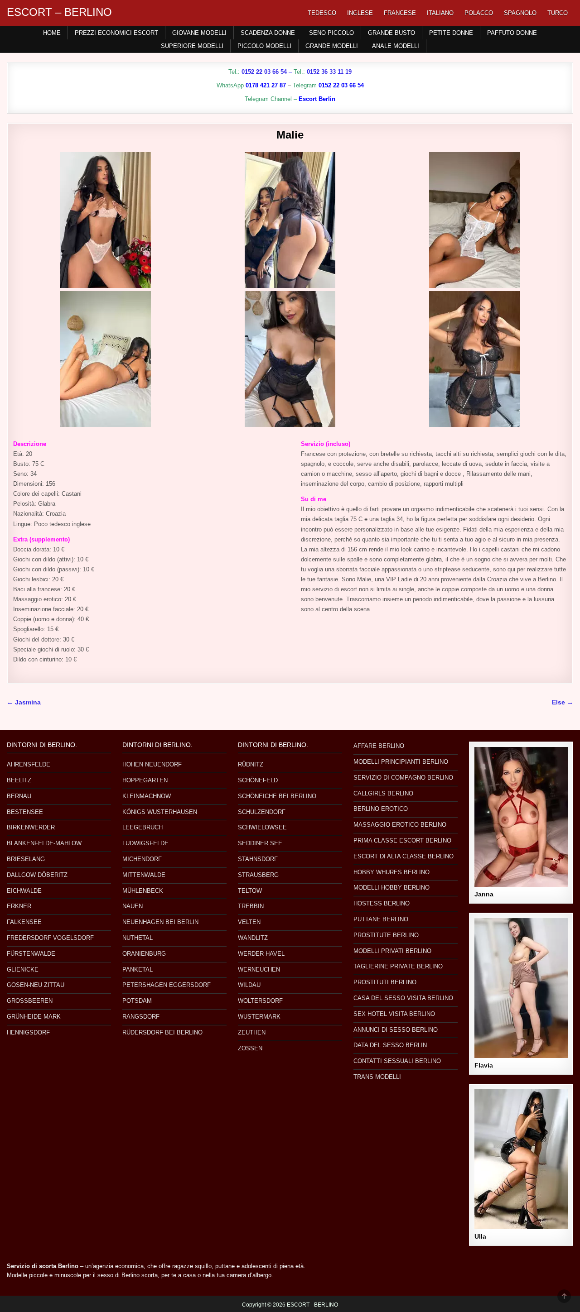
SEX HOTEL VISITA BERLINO (394, 1013)
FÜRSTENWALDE (31, 953)
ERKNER (19, 906)
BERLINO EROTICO (380, 808)
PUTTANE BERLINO (380, 919)
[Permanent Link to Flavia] (521, 988)
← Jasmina (24, 702)
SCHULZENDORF (261, 812)
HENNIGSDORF (28, 1032)
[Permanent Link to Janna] (521, 817)
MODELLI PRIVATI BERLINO (392, 951)
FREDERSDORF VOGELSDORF (50, 937)
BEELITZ (19, 780)
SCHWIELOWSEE (262, 827)
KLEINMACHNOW (146, 796)
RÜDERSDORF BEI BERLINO (162, 1032)
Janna (483, 894)
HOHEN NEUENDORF (152, 764)
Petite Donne (451, 32)
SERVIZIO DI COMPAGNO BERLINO (403, 777)
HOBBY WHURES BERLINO (391, 872)
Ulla (480, 1236)
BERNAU (19, 796)
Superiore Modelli (192, 46)
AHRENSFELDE (28, 764)
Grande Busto (391, 32)
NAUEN (132, 906)
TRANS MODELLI (377, 1076)
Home (52, 32)
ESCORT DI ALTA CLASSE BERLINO (403, 856)
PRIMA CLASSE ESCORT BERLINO (402, 840)
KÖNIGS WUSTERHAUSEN (159, 812)
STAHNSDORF (258, 859)
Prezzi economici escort (116, 32)
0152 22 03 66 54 (264, 71)
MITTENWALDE (143, 874)
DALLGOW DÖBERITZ (37, 874)
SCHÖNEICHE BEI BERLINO (277, 796)
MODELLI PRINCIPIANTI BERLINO (400, 761)
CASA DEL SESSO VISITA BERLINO (403, 998)
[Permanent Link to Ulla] (521, 1159)
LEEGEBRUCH (142, 827)
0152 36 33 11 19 (329, 71)
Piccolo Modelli (264, 46)
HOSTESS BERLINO (381, 903)
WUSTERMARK (259, 1016)
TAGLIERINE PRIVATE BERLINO (398, 966)
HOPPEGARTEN (145, 780)
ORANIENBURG (144, 953)
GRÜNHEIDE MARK (34, 1016)
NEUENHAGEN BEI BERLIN (160, 922)
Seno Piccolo (331, 32)
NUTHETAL (137, 937)
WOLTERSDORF (260, 1000)
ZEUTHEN (252, 1032)
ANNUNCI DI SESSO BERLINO (395, 1029)
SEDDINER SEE (260, 843)
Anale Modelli (395, 46)
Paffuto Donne (512, 32)
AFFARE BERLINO (378, 745)
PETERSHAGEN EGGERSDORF (166, 985)
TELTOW (250, 890)
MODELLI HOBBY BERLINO (391, 887)
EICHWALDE (24, 890)
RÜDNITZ (250, 764)
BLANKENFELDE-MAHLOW (44, 843)
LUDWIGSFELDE (145, 843)
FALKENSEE (24, 922)
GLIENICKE (23, 969)
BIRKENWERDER (31, 827)
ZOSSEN (250, 1048)
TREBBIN (251, 906)
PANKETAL (137, 969)
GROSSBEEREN (30, 1000)
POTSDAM (137, 1000)
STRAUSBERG (258, 874)
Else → (562, 702)
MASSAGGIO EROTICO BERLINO (399, 824)
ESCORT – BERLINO (59, 12)
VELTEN (249, 922)
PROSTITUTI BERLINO (384, 982)
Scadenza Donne (268, 32)
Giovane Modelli (199, 32)
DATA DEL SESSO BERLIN (390, 1045)
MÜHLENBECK (142, 890)
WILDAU (249, 985)
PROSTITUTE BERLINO (386, 935)
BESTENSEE (25, 812)
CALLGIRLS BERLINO (383, 793)
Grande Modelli (331, 46)
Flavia (483, 1065)
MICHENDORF (142, 859)
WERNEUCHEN (259, 969)
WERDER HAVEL (261, 953)
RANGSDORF (141, 1016)
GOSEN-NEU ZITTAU (35, 985)
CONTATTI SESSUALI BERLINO (397, 1061)
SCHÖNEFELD (258, 780)
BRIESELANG (26, 859)
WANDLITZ (253, 937)
